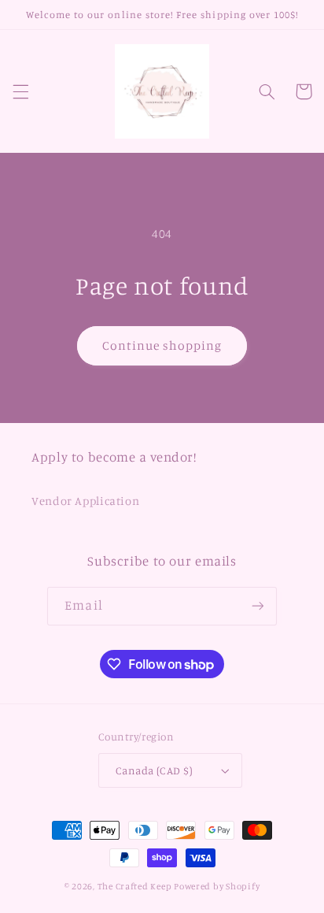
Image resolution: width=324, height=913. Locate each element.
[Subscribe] (257, 606)
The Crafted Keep (135, 886)
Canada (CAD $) (154, 770)
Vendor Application (85, 500)
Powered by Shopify (217, 886)
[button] (20, 91)
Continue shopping (162, 345)
